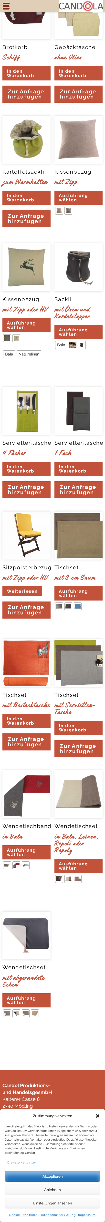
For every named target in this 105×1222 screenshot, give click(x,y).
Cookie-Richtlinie (23, 1215)
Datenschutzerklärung (58, 1215)
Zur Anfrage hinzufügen (26, 94)
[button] (97, 1116)
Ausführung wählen (73, 197)
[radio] (59, 210)
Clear (60, 225)
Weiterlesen (22, 591)
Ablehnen (52, 1190)
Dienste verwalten (22, 1162)
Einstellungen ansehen (52, 1203)
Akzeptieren (52, 1176)
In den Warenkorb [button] (20, 73)
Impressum (87, 1215)
